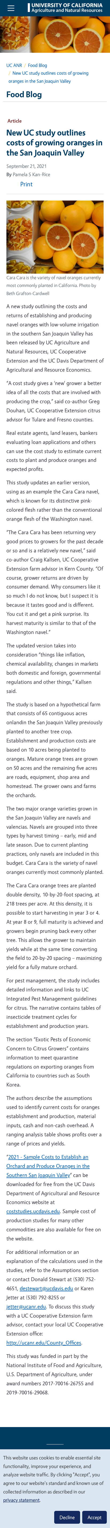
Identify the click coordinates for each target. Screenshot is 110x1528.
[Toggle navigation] (11, 8)
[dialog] (55, 1488)
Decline (67, 1517)
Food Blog (37, 65)
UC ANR (14, 65)
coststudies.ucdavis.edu (33, 1211)
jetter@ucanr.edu (26, 1306)
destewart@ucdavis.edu (46, 1288)
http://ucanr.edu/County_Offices (43, 1342)
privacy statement (21, 1500)
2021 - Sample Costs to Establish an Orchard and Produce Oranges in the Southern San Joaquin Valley (48, 1165)
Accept (94, 1517)
